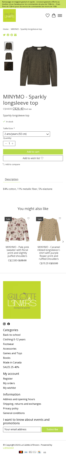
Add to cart (33, 151)
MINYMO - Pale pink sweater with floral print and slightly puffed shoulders (17, 251)
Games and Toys (12, 353)
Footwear (8, 344)
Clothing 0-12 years (14, 339)
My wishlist (9, 388)
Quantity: (7, 138)
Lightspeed (8, 447)
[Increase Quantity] (12, 143)
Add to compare (12, 164)
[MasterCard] (21, 452)
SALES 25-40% (11, 367)
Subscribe (52, 429)
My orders (9, 383)
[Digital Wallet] (32, 452)
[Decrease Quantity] (6, 143)
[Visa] (26, 452)
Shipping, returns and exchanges (22, 404)
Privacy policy (10, 408)
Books (6, 358)
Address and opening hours (19, 399)
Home (6, 29)
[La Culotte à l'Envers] (9, 15)
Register (8, 378)
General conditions (14, 413)
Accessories (9, 348)
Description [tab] (11, 179)
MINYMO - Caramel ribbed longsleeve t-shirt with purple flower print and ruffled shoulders (48, 253)
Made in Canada (12, 362)
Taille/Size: (9, 128)
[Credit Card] (39, 452)
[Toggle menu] (60, 15)
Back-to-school (11, 334)
